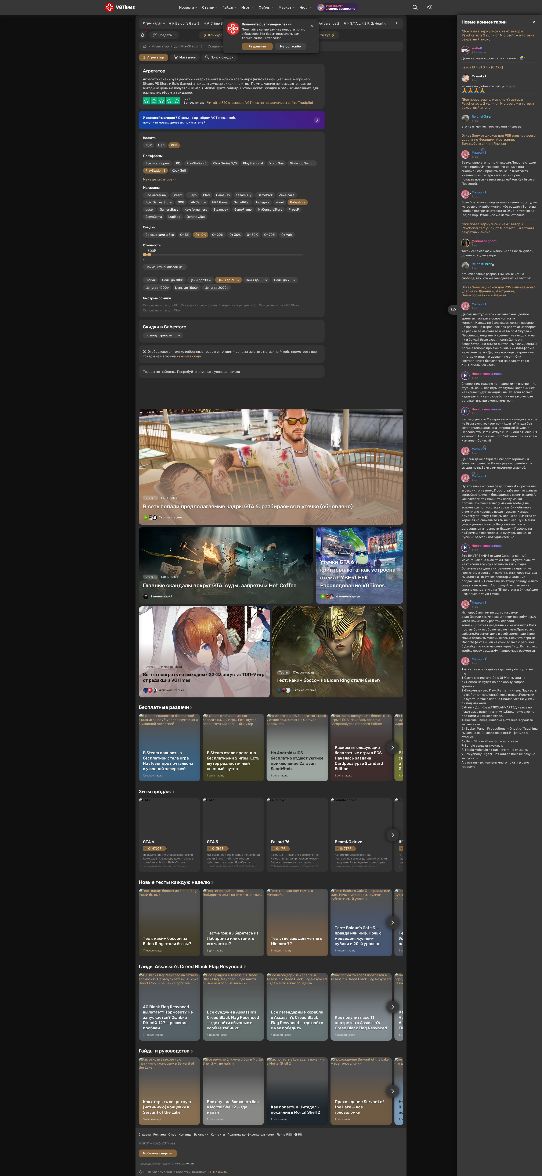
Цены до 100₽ (172, 280)
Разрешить (257, 46)
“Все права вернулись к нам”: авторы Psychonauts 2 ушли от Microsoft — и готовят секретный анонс (498, 35)
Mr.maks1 (479, 76)
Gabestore (297, 202)
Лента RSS (284, 1134)
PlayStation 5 (196, 163)
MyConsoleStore (270, 209)
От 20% (217, 235)
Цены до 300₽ (228, 280)
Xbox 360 (179, 170)
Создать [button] (165, 35)
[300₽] (149, 254)
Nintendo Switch (302, 163)
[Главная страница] (120, 7)
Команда (185, 1134)
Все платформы (157, 163)
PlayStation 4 (253, 163)
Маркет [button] (285, 7)
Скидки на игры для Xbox (162, 310)
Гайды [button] (228, 7)
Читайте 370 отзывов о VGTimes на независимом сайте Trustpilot (260, 102)
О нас (172, 1134)
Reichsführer (482, 116)
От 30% (235, 235)
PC (178, 163)
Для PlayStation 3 (188, 46)
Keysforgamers (196, 209)
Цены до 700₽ (285, 280)
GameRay (223, 195)
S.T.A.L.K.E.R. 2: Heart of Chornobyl (377, 23)
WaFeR (477, 48)
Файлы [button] (264, 7)
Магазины (187, 57)
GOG (181, 202)
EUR (148, 145)
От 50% (252, 235)
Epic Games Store (158, 202)
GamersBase (169, 209)
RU (299, 1134)
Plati (206, 195)
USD (161, 145)
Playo (192, 195)
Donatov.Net (196, 217)
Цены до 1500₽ (186, 288)
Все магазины (155, 195)
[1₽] (144, 254)
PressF (294, 209)
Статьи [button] (208, 7)
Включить (219, 1172)
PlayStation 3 (155, 170)
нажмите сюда (189, 356)
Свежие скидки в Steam (199, 305)
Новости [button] (186, 7)
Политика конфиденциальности (250, 1134)
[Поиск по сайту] (415, 7)
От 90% (286, 235)
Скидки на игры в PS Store (279, 305)
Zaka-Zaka (286, 195)
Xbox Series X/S (225, 163)
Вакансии (201, 1134)
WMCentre (198, 202)
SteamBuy (243, 195)
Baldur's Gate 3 (187, 23)
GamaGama (153, 217)
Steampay (220, 209)
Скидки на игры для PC (160, 305)
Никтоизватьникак (487, 374)
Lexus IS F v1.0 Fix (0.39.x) (482, 67)
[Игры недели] (396, 23)
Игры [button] (245, 7)
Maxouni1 (479, 152)
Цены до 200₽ (200, 280)
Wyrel (280, 202)
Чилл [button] (304, 7)
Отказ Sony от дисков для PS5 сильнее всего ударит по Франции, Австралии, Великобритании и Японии (498, 139)
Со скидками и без (159, 235)
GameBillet (242, 202)
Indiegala (262, 202)
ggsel (149, 209)
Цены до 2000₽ (216, 288)
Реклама (159, 1134)
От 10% (200, 235)
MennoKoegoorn (484, 241)
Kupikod (174, 217)
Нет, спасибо (290, 46)
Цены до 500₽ (257, 280)
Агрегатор (160, 46)
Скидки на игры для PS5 (237, 305)
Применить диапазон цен (164, 267)
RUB (174, 145)
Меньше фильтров (158, 179)
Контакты (218, 1134)
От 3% (184, 235)
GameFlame (243, 209)
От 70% (269, 235)
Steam (177, 195)
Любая (150, 280)
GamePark (265, 195)
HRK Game (219, 202)
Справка (145, 1134)
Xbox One (276, 163)
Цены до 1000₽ (157, 288)
